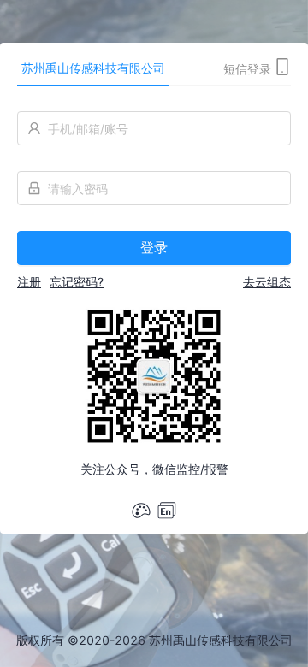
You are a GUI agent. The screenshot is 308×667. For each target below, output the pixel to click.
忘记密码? (77, 281)
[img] (167, 510)
